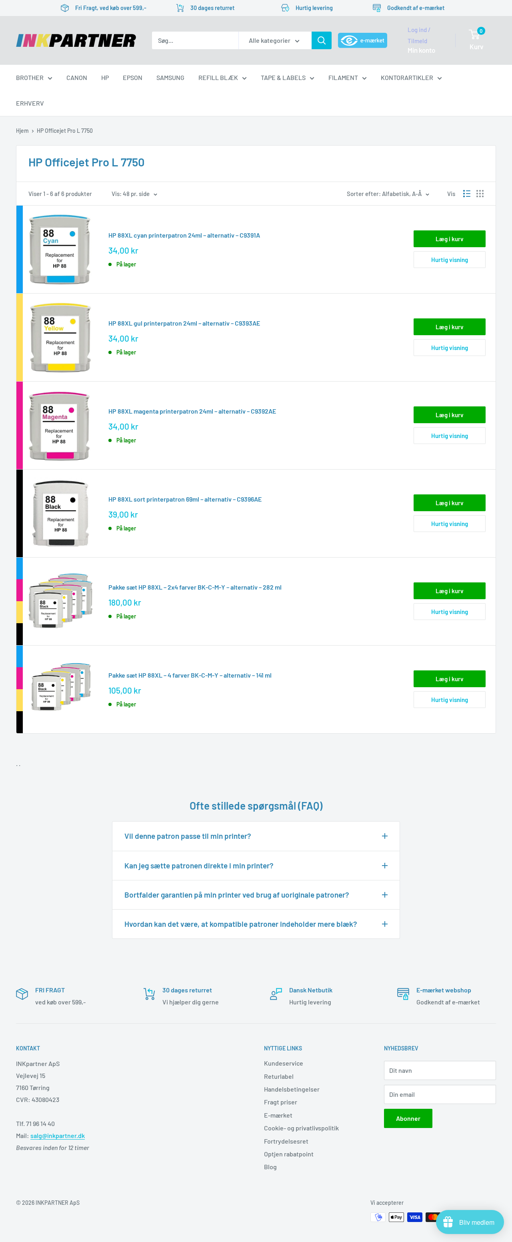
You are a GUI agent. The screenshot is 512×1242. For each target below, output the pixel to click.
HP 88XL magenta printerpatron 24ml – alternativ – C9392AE (192, 411)
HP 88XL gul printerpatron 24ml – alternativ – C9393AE (184, 323)
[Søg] (322, 40)
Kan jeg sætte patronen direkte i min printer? (199, 865)
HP (105, 77)
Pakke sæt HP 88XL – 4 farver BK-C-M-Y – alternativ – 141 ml (190, 675)
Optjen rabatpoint (289, 1154)
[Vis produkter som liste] (466, 193)
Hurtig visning (449, 259)
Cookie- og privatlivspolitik (301, 1128)
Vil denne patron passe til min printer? (187, 835)
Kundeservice (283, 1063)
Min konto (421, 50)
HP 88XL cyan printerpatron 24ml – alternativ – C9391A (184, 235)
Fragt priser (280, 1102)
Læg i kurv (450, 238)
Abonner (408, 1118)
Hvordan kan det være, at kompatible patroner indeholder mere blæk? (240, 923)
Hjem (22, 130)
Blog (270, 1166)
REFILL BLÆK (218, 77)
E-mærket (278, 1115)
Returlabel (279, 1076)
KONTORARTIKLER (407, 77)
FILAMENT (343, 77)
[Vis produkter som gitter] (480, 193)
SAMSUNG (170, 77)
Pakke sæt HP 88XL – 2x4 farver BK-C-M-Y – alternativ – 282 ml (195, 587)
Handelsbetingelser (292, 1089)
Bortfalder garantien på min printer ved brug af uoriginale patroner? (236, 894)
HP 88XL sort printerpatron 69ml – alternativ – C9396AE (185, 499)
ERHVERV (30, 103)
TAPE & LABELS (283, 77)
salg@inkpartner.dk (57, 1135)
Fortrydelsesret (286, 1141)
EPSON (132, 77)
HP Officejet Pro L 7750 (65, 130)
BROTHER (30, 77)
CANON (76, 77)
